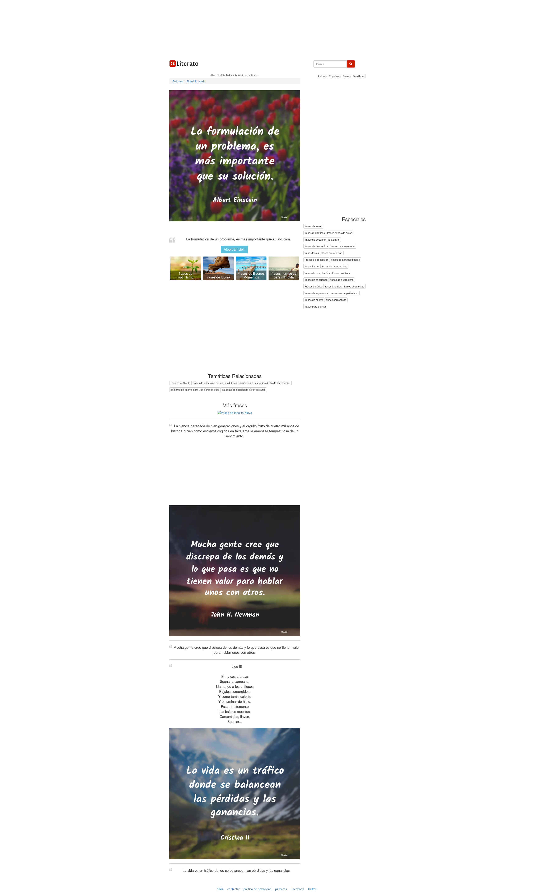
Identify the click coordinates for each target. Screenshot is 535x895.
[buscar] (351, 64)
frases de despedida (316, 246)
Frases (347, 76)
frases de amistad (354, 286)
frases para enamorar (342, 246)
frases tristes (312, 253)
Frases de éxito (313, 286)
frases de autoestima (342, 280)
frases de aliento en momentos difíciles (215, 383)
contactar (233, 889)
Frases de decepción (317, 260)
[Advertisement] (267, 29)
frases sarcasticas (336, 300)
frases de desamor (315, 239)
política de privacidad (257, 889)
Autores (322, 76)
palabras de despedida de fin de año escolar (264, 383)
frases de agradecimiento (345, 260)
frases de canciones (316, 280)
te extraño (334, 239)
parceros (281, 889)
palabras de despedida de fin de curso (244, 389)
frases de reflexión (331, 253)
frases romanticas (315, 233)
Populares (335, 76)
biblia (220, 889)
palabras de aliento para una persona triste (195, 389)
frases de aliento (314, 300)
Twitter (312, 889)
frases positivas (341, 273)
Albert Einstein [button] (235, 249)
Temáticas (358, 76)
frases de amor (313, 226)
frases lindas (312, 266)
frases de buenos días (334, 266)
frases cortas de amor (339, 233)
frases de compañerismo (344, 293)
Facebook (297, 889)
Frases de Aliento (180, 383)
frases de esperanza (316, 293)
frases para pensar (315, 306)
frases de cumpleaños (317, 273)
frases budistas (333, 286)
